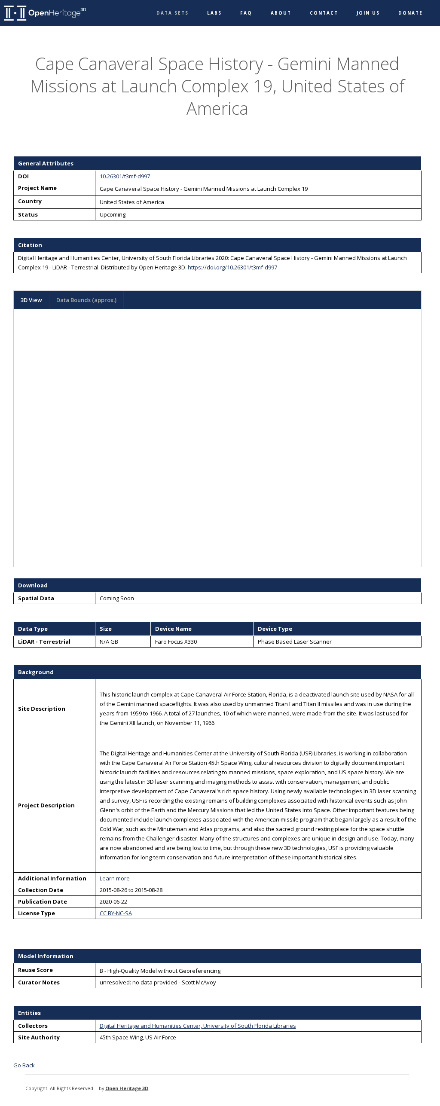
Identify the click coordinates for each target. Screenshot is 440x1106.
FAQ (246, 13)
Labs (214, 13)
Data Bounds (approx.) (86, 300)
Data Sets (172, 13)
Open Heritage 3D (126, 1088)
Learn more (115, 878)
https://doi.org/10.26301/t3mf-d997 (232, 267)
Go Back (24, 1065)
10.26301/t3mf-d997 (125, 176)
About (281, 13)
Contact (324, 13)
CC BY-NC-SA (116, 913)
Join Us (368, 13)
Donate (410, 13)
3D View (31, 300)
